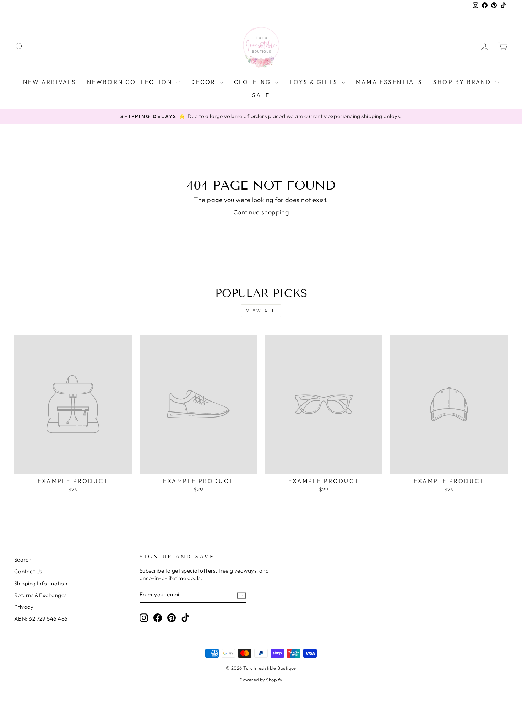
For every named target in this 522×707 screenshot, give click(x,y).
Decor (204, 81)
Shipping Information (40, 583)
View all (261, 310)
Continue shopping (261, 212)
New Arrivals (49, 81)
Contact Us (28, 571)
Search (23, 559)
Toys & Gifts (314, 81)
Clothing (253, 81)
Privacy (23, 607)
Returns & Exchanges (40, 595)
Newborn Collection (131, 81)
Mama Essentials (389, 81)
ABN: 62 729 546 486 (41, 618)
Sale (261, 95)
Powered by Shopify (261, 679)
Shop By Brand (463, 81)
